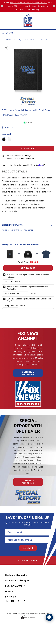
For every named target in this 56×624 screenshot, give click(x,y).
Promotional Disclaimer (28, 560)
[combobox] (28, 33)
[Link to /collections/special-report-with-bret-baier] (28, 101)
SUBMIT (28, 548)
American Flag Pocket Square (28, 2)
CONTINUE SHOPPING (28, 373)
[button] (2, 6)
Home (4, 40)
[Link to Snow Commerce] (28, 619)
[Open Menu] (3, 20)
